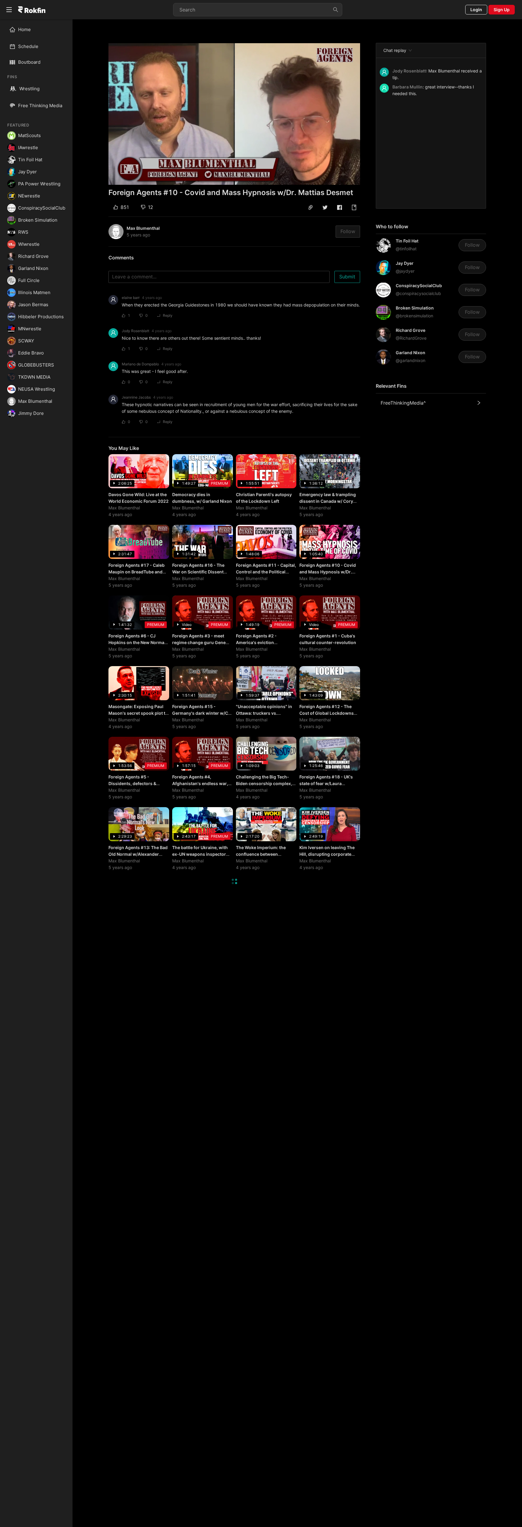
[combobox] (257, 9)
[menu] (36, 38)
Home (24, 29)
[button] (310, 207)
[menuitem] (38, 29)
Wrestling (29, 88)
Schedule (28, 46)
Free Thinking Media (40, 105)
